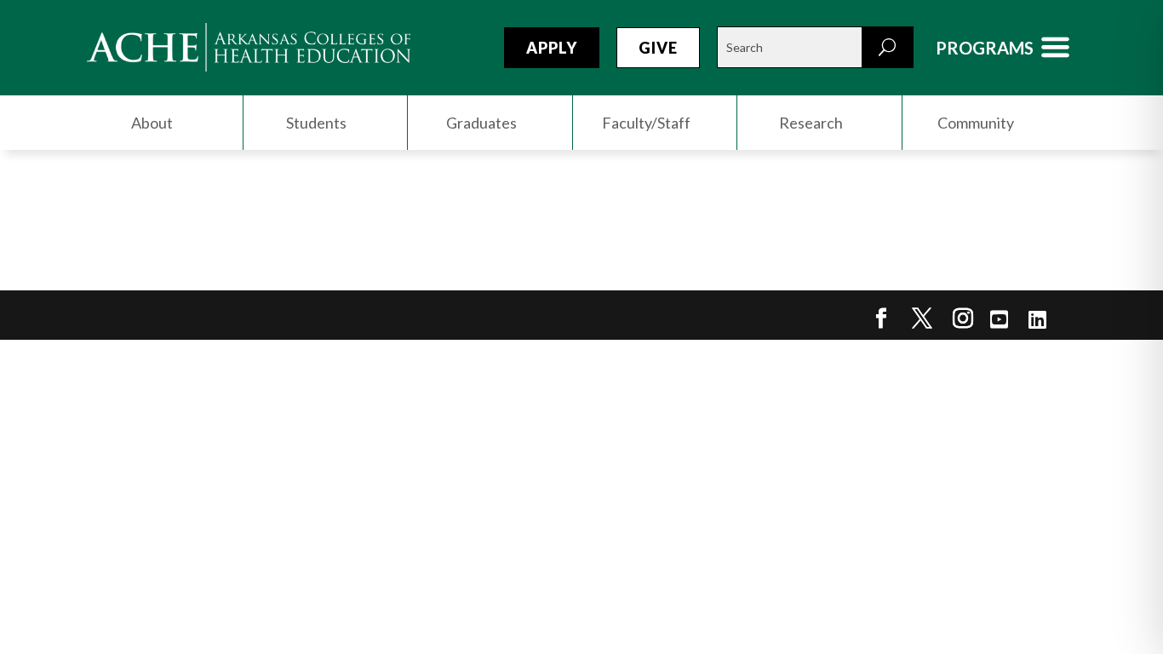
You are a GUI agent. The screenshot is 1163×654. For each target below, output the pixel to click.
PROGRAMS (985, 47)
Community (975, 122)
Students (316, 122)
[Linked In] (1037, 319)
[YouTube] (999, 319)
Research (811, 122)
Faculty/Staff (646, 122)
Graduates (481, 122)
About (152, 122)
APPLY (551, 47)
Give (658, 47)
